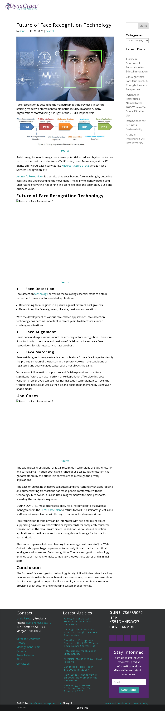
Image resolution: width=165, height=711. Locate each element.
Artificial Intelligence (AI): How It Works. (135, 139)
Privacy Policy (140, 703)
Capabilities (99, 6)
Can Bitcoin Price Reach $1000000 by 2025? (78, 668)
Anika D (23, 31)
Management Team (28, 647)
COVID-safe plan (51, 510)
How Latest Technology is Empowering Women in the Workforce (80, 677)
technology (41, 294)
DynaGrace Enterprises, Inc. (45, 703)
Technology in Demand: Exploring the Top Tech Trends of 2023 (78, 688)
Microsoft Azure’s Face (75, 165)
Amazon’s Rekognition (30, 176)
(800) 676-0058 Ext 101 (39, 622)
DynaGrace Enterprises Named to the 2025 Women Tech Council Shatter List (81, 642)
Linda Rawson (24, 618)
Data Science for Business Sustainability (136, 125)
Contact (128, 6)
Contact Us (23, 663)
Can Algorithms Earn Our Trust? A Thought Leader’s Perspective (80, 632)
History (20, 643)
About (82, 6)
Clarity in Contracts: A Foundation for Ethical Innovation (77, 621)
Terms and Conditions (116, 703)
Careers (21, 651)
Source (65, 461)
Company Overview (28, 638)
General (50, 31)
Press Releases (25, 655)
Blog (116, 6)
